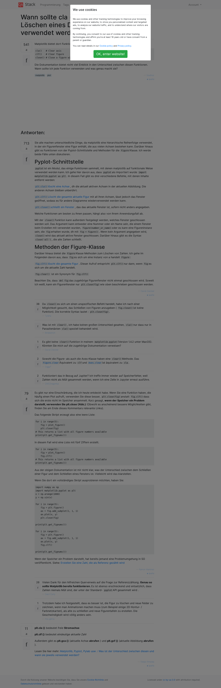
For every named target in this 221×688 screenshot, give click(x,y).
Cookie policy (106, 46)
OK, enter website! (110, 54)
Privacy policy (124, 46)
